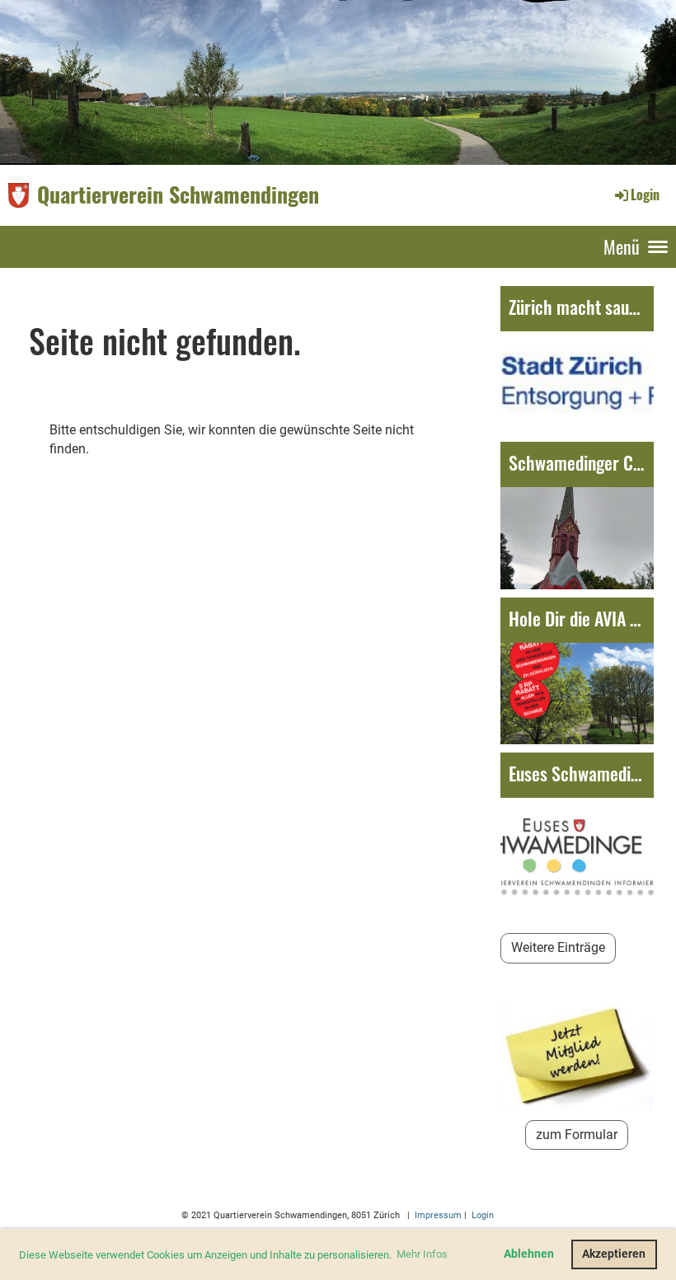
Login (645, 194)
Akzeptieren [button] (613, 1254)
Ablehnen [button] (529, 1254)
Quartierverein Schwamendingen (178, 194)
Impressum (437, 1215)
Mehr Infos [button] (422, 1254)
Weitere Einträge (558, 947)
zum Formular (576, 1134)
